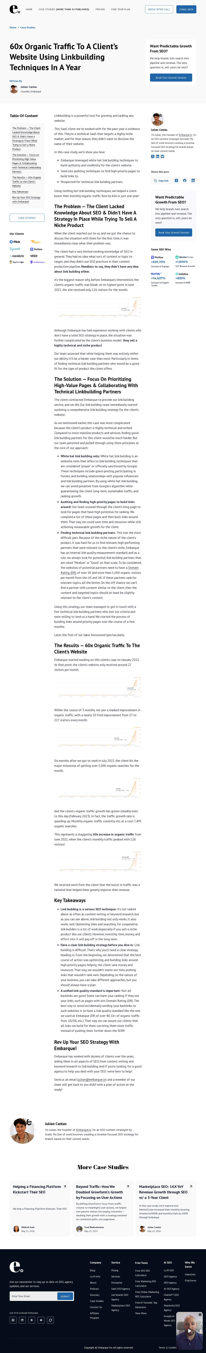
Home (29, 9)
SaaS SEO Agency (120, 1288)
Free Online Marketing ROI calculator (147, 1294)
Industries (190, 1274)
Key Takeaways (20, 191)
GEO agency (170, 1276)
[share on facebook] (185, 180)
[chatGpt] (13, 1320)
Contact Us (96, 1307)
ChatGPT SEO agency (171, 1297)
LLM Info (95, 1276)
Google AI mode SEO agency (169, 1320)
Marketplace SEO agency (120, 1308)
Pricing (100, 9)
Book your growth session (171, 77)
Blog (92, 1270)
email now (186, 9)
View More (141, 1313)
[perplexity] (22, 1320)
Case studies (64, 9)
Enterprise (116, 1282)
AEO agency (170, 1282)
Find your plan (120, 9)
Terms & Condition (169, 1347)
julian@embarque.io (92, 1079)
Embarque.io (185, 134)
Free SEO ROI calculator (142, 1273)
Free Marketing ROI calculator (145, 1283)
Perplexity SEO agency (172, 1308)
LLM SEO (169, 1270)
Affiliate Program (94, 1315)
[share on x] (176, 180)
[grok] (50, 1320)
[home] (15, 9)
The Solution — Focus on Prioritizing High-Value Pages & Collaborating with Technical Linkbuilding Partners (26, 163)
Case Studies (27, 27)
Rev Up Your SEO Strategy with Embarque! (26, 199)
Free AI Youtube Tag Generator (146, 1305)
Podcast (94, 1288)
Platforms (190, 1280)
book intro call (159, 9)
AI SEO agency (171, 1288)
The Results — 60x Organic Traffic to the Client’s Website (26, 181)
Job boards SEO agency (119, 1297)
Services (115, 1276)
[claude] (31, 1320)
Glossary (94, 1294)
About (93, 1282)
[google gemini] (41, 1320)
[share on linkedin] (193, 180)
